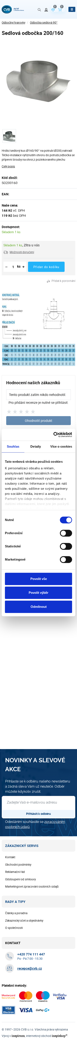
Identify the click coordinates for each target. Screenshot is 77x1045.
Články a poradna (16, 913)
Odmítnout (39, 606)
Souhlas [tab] (13, 446)
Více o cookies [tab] (61, 446)
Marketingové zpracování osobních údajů (32, 886)
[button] (18, 252)
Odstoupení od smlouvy (20, 879)
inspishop (59, 1036)
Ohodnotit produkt (38, 420)
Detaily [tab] (35, 446)
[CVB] (13, 9)
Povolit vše (38, 579)
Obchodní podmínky (18, 865)
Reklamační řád (15, 872)
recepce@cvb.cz (29, 968)
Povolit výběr (38, 592)
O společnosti (14, 928)
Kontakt (10, 857)
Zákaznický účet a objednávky (24, 920)
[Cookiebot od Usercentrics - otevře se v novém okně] (54, 434)
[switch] (66, 533)
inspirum (18, 1036)
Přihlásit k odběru (38, 813)
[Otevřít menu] (71, 9)
